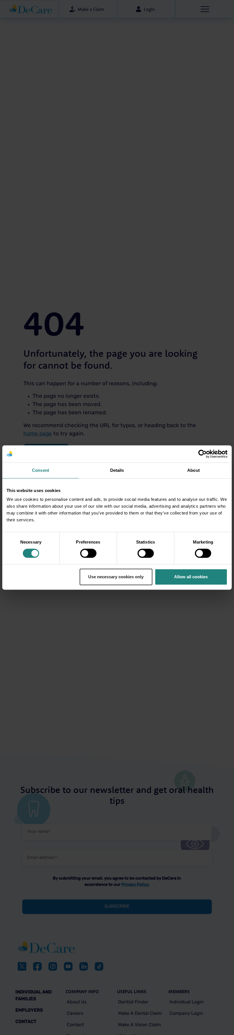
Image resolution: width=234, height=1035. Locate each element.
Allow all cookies (191, 576)
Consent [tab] (40, 470)
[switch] (88, 553)
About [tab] (193, 470)
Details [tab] (117, 470)
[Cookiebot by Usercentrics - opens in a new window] (202, 454)
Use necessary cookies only (116, 576)
